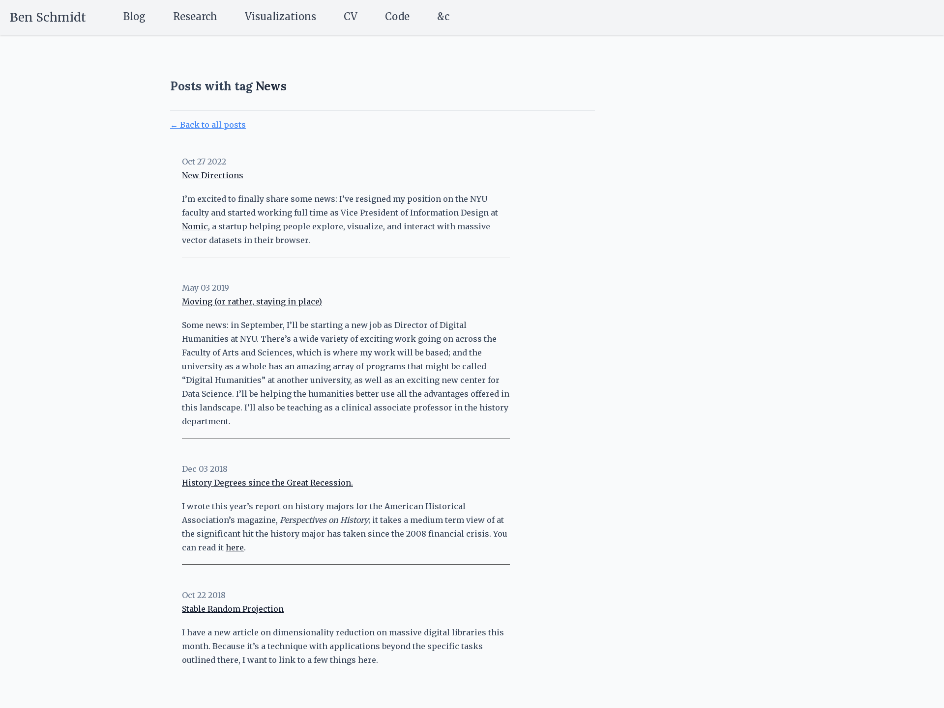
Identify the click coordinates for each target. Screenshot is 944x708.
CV (350, 16)
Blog (134, 16)
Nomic (195, 226)
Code (397, 16)
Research (195, 16)
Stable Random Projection (233, 609)
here (235, 547)
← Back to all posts (208, 125)
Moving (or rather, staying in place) (252, 301)
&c (443, 16)
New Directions (212, 175)
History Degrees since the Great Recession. (267, 483)
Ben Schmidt (48, 17)
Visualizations (280, 16)
